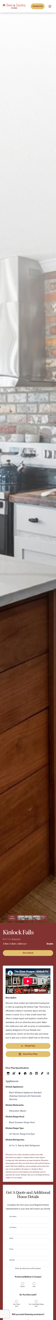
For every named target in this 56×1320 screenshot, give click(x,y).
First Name (12, 1216)
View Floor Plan (28, 1054)
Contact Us (38, 6)
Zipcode (12, 1260)
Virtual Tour (28, 1046)
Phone (11, 1249)
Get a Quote (28, 953)
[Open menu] (49, 6)
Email (11, 1238)
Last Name (12, 1227)
